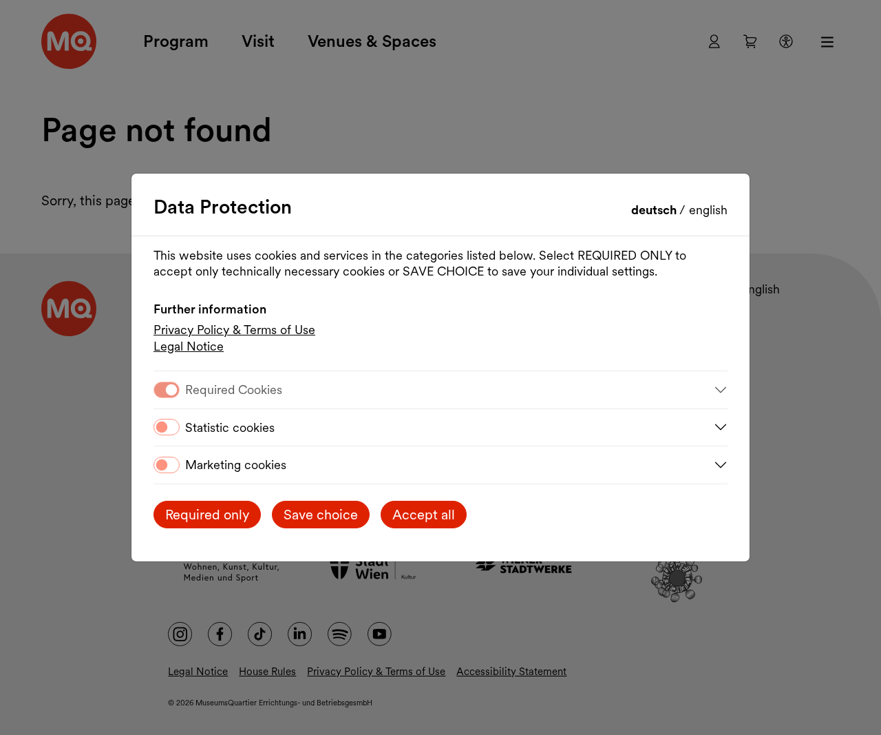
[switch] (166, 427)
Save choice (321, 514)
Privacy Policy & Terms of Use (234, 329)
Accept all (423, 514)
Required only (207, 514)
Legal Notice (188, 346)
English (708, 210)
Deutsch (655, 210)
